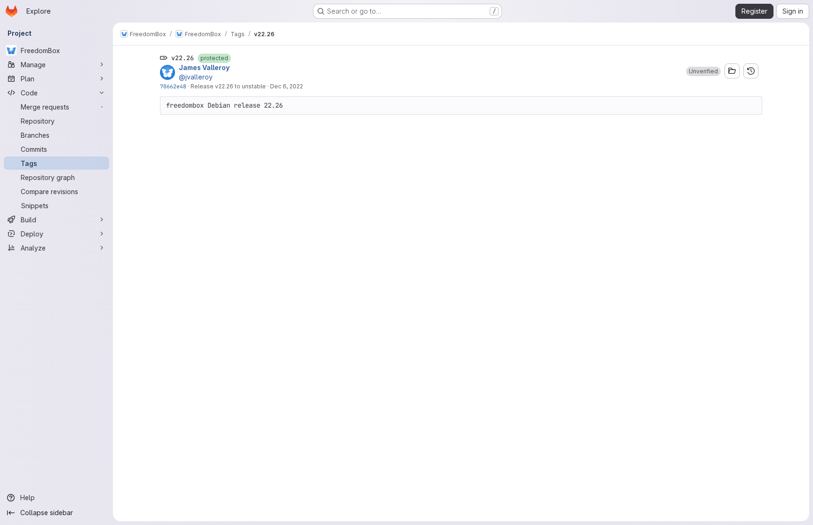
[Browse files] (732, 70)
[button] (703, 71)
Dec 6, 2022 (286, 86)
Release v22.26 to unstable (228, 86)
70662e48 (173, 86)
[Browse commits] (750, 70)
